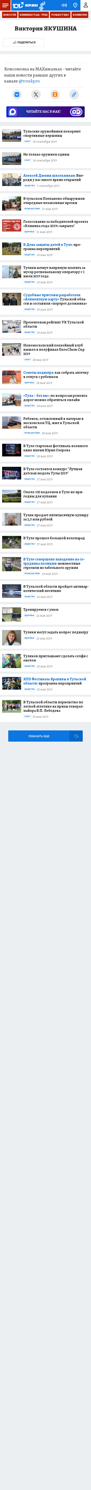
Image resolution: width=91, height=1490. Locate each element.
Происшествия (32, 209)
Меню (5, 5)
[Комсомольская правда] (25, 5)
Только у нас (60, 14)
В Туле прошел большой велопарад (54, 538)
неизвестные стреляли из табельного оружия (54, 563)
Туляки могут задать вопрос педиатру (55, 632)
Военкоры (80, 14)
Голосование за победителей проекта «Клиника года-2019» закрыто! (55, 223)
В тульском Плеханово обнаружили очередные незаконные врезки (54, 200)
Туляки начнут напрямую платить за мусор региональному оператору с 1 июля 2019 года (54, 272)
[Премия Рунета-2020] (42, 5)
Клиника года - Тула (34, 14)
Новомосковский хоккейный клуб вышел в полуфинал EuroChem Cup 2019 (54, 349)
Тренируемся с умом (40, 609)
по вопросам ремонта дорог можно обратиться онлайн (55, 397)
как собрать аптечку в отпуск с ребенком (56, 374)
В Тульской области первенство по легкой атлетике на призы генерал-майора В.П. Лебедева (53, 706)
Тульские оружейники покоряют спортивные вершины (52, 133)
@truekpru (29, 81)
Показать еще (39, 736)
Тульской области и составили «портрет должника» (55, 299)
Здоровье (29, 232)
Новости (9, 14)
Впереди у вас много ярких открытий (53, 177)
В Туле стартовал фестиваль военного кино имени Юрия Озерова (55, 448)
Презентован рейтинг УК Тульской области (53, 324)
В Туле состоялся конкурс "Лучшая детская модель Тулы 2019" (52, 471)
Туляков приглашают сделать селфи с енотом (55, 658)
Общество (29, 186)
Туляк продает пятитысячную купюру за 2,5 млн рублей (55, 517)
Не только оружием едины (46, 154)
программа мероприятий (52, 246)
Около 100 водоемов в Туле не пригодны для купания (53, 494)
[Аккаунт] (85, 5)
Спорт (27, 141)
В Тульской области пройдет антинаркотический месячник (56, 588)
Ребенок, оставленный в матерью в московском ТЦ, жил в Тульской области (53, 422)
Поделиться (26, 42)
